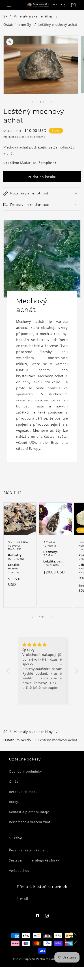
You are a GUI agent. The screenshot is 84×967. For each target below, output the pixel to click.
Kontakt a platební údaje (29, 812)
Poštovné (9, 136)
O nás (13, 781)
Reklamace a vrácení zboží (30, 822)
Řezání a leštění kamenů (29, 850)
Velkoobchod (19, 870)
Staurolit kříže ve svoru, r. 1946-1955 (18, 546)
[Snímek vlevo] (32, 102)
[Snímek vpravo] (52, 102)
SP (5, 16)
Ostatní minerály (17, 24)
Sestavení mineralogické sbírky (34, 860)
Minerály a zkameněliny (33, 16)
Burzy (13, 802)
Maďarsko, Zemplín (38, 162)
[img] (42, 644)
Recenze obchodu (23, 792)
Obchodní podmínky (25, 771)
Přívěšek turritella (49, 544)
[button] (9, 5)
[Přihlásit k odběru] (67, 899)
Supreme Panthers (36, 959)
